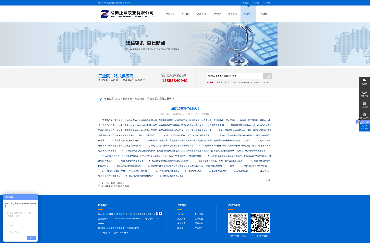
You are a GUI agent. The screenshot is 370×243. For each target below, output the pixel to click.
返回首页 (246, 3)
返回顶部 (181, 214)
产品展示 (201, 14)
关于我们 (186, 14)
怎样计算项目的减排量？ (114, 183)
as (268, 82)
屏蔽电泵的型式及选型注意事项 (117, 186)
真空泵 (234, 82)
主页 (117, 98)
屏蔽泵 (219, 82)
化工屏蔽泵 (130, 214)
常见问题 (139, 98)
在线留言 (268, 3)
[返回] (268, 180)
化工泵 (227, 82)
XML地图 (102, 233)
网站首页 (170, 14)
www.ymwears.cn (245, 82)
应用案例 (217, 14)
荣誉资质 (232, 14)
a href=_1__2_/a (259, 82)
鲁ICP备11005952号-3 (118, 233)
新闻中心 (248, 14)
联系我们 (257, 3)
